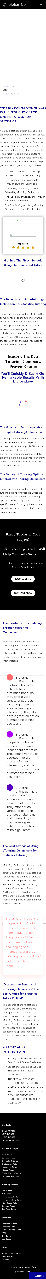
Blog (5, 89)
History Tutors (8, 1170)
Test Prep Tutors (9, 1209)
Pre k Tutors (7, 1190)
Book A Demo (23, 579)
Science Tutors (8, 1157)
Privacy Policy (17, 1267)
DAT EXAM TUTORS (10, 1140)
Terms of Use (30, 1267)
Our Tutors (6, 1236)
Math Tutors (7, 1154)
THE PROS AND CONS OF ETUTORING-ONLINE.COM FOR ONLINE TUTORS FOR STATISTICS (25, 1083)
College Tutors (8, 1206)
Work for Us (7, 1256)
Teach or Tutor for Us (11, 1253)
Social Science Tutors (11, 1173)
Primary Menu (41, 5)
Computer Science (10, 1161)
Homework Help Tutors (12, 1199)
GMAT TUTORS (8, 1131)
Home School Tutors (11, 1196)
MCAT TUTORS (8, 1137)
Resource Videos (9, 1223)
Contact (5, 1259)
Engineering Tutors (10, 1164)
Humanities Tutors (9, 1167)
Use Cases (6, 1239)
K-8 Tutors (6, 1193)
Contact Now (23, 593)
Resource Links (8, 1226)
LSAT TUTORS (8, 1134)
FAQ (4, 1232)
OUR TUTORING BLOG (12, 1229)
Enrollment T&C (24, 1271)
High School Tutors (10, 1203)
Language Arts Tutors (11, 1176)
